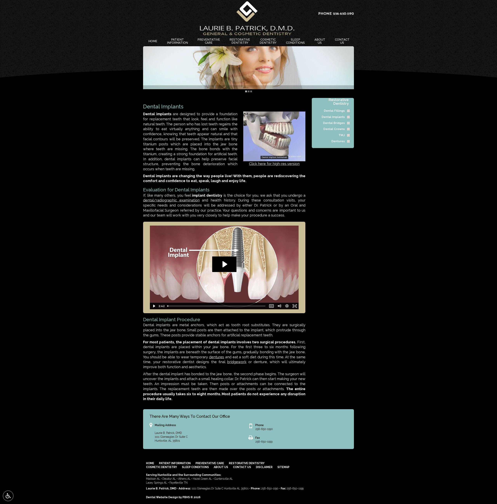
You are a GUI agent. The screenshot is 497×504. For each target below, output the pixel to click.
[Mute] (279, 306)
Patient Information (175, 463)
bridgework (236, 362)
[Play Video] (154, 306)
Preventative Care (209, 463)
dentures (216, 357)
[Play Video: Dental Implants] (224, 264)
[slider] (274, 158)
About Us (221, 467)
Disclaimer (264, 467)
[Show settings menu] (287, 306)
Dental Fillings (334, 110)
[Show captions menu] (271, 306)
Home (152, 41)
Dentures (338, 141)
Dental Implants (333, 117)
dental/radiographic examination (171, 200)
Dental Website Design (162, 497)
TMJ (342, 135)
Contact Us (242, 467)
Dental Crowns (334, 129)
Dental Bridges (334, 123)
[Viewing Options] (8, 496)
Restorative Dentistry (339, 102)
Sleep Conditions (195, 467)
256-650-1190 (343, 14)
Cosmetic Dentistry (161, 467)
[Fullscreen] (295, 306)
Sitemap (283, 467)
